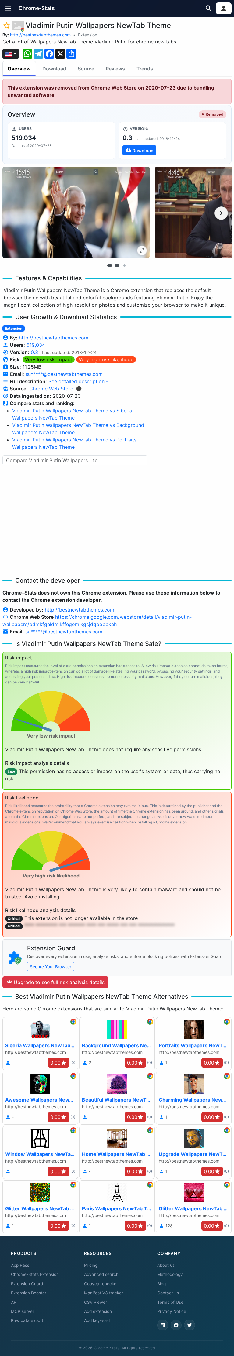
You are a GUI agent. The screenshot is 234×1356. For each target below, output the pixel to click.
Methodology (170, 1274)
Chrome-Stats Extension (35, 1274)
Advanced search (101, 1274)
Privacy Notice (171, 1311)
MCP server (22, 1311)
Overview (19, 69)
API (14, 1302)
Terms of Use (170, 1302)
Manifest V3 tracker (103, 1292)
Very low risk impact (48, 359)
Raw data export (27, 1320)
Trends (144, 69)
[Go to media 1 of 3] (109, 265)
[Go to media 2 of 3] (117, 265)
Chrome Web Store (51, 389)
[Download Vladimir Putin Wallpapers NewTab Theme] (172, 140)
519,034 (36, 345)
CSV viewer (95, 1302)
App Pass (20, 1265)
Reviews (115, 69)
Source (86, 69)
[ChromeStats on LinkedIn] (162, 1325)
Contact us (168, 1292)
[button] (8, 8)
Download (54, 69)
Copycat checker (101, 1283)
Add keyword (97, 1320)
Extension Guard (27, 1283)
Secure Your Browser (50, 966)
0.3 (34, 352)
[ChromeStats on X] (189, 1325)
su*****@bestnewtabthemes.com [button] (64, 374)
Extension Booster (28, 1292)
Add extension (98, 1311)
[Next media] (221, 213)
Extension (87, 34)
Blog (161, 1283)
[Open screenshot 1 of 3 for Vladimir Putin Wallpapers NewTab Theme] (76, 212)
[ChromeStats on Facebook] (176, 1325)
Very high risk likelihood (106, 359)
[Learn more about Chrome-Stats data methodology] (79, 389)
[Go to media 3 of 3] (124, 265)
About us (166, 1265)
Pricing (91, 1265)
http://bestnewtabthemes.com (40, 34)
